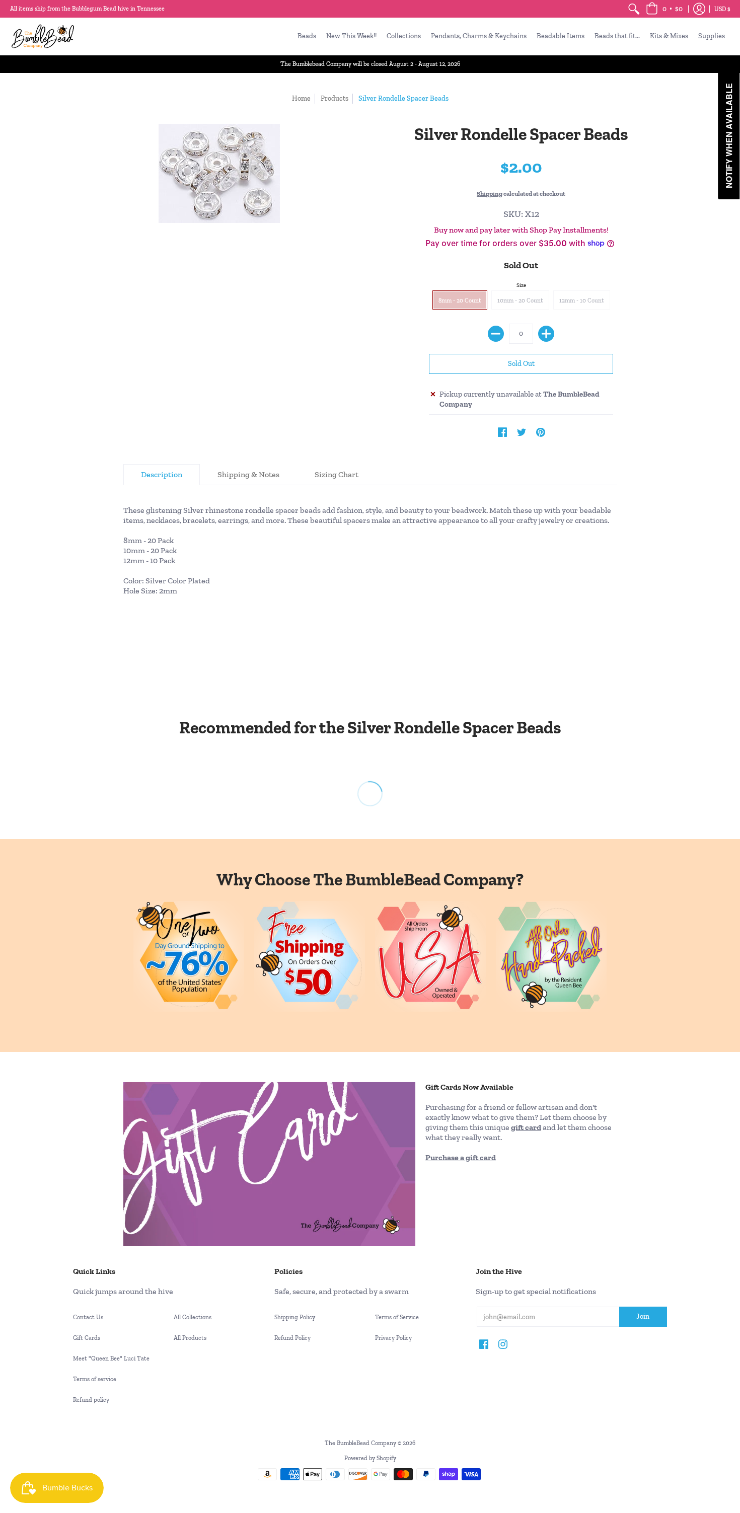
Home (301, 98)
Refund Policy (292, 1337)
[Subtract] (496, 334)
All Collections (192, 1317)
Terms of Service (397, 1317)
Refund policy (91, 1399)
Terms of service (94, 1379)
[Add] (546, 334)
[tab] (161, 474)
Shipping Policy (294, 1317)
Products (334, 98)
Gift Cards (86, 1337)
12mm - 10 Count (581, 300)
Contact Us (88, 1317)
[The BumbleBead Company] (43, 36)
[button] (664, 9)
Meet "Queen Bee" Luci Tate (111, 1358)
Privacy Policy (393, 1337)
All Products (190, 1337)
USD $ (722, 9)
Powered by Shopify (370, 1458)
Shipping (489, 193)
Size (521, 285)
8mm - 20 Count (459, 300)
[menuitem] (634, 9)
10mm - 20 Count (520, 300)
